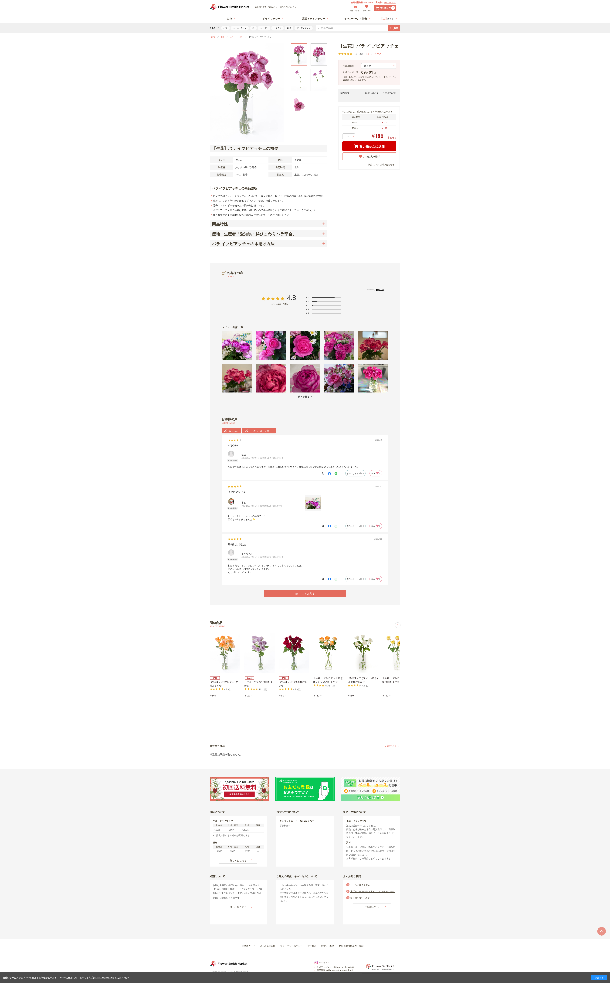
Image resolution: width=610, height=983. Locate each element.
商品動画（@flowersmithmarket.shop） (335, 970)
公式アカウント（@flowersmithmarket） (336, 967)
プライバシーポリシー (101, 977)
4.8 (291, 298)
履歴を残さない (393, 746)
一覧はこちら (372, 906)
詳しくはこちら (390, 2)
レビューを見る (373, 54)
